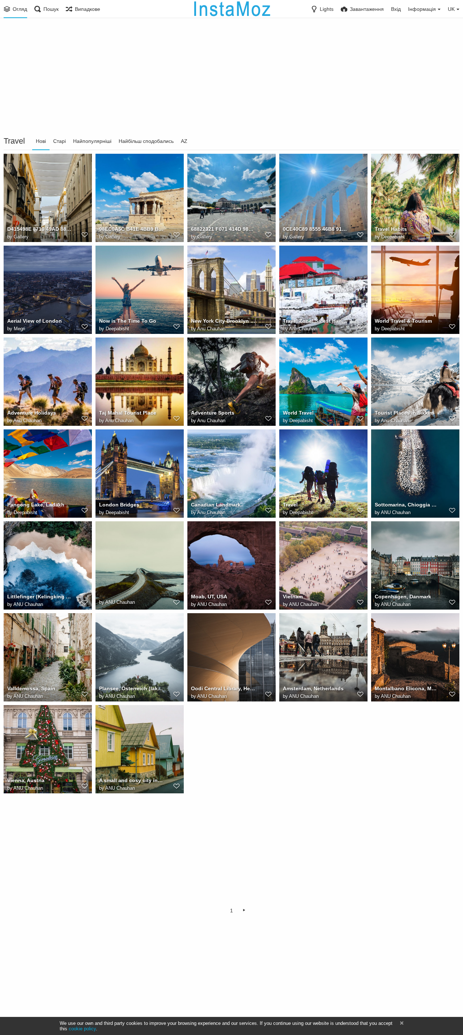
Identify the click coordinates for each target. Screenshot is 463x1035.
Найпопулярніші (92, 141)
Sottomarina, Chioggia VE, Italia (407, 505)
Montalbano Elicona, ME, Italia (407, 688)
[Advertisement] (231, 77)
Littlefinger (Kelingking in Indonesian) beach (39, 596)
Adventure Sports (212, 413)
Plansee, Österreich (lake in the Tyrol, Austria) (131, 688)
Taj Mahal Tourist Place (127, 413)
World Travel (298, 413)
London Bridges (119, 505)
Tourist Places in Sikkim (404, 413)
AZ (184, 141)
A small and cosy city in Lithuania (131, 780)
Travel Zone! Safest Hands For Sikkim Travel (315, 321)
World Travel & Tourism (403, 321)
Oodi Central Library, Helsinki (223, 688)
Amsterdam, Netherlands (313, 688)
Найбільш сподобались (146, 141)
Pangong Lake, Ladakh (35, 505)
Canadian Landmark (216, 505)
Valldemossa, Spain (31, 688)
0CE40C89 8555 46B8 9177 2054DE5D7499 (315, 229)
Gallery (21, 236)
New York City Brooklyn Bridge (223, 321)
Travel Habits (391, 229)
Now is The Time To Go (127, 321)
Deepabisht (393, 236)
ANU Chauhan (396, 512)
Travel (290, 505)
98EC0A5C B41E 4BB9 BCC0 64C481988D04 (131, 229)
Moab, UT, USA (209, 596)
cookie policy (82, 1028)
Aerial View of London (34, 321)
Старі (59, 141)
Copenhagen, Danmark (403, 596)
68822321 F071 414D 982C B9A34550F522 (223, 229)
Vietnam (293, 596)
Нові (41, 141)
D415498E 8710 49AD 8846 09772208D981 (39, 229)
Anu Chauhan (211, 328)
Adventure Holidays (31, 413)
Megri (19, 328)
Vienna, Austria (25, 780)
